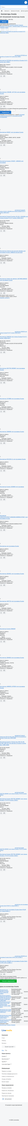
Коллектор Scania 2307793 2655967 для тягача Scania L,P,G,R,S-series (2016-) (13, 799)
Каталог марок (5, 1081)
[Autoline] (2, 11)
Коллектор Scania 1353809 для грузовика (12, 486)
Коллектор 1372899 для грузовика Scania (12, 398)
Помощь (4, 1040)
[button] (26, 2)
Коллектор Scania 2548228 (7, 629)
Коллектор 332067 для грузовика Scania (11, 132)
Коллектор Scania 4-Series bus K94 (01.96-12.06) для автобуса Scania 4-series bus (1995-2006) (5, 998)
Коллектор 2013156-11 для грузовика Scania (13, 459)
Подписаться (5, 112)
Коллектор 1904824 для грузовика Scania (12, 657)
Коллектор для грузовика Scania (9, 546)
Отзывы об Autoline (6, 1079)
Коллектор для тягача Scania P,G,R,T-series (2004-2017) (5, 1011)
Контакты (4, 1043)
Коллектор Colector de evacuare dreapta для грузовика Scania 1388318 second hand (12, 251)
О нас (3, 1038)
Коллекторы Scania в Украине (7, 1025)
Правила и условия (6, 1071)
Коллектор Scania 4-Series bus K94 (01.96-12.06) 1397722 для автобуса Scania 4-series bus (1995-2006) (13, 743)
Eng (3, 1050)
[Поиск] (25, 7)
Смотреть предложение (8, 981)
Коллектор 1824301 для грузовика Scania (12, 573)
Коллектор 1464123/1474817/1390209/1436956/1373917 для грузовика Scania (14, 517)
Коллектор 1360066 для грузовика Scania (12, 431)
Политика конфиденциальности (9, 1073)
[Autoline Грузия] (9, 2)
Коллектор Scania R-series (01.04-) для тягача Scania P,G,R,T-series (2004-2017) (5, 1004)
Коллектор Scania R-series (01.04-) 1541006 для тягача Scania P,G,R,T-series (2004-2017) (14, 217)
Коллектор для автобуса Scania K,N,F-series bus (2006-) (4, 991)
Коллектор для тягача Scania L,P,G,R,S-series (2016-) (5, 1017)
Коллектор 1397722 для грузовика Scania (12, 601)
